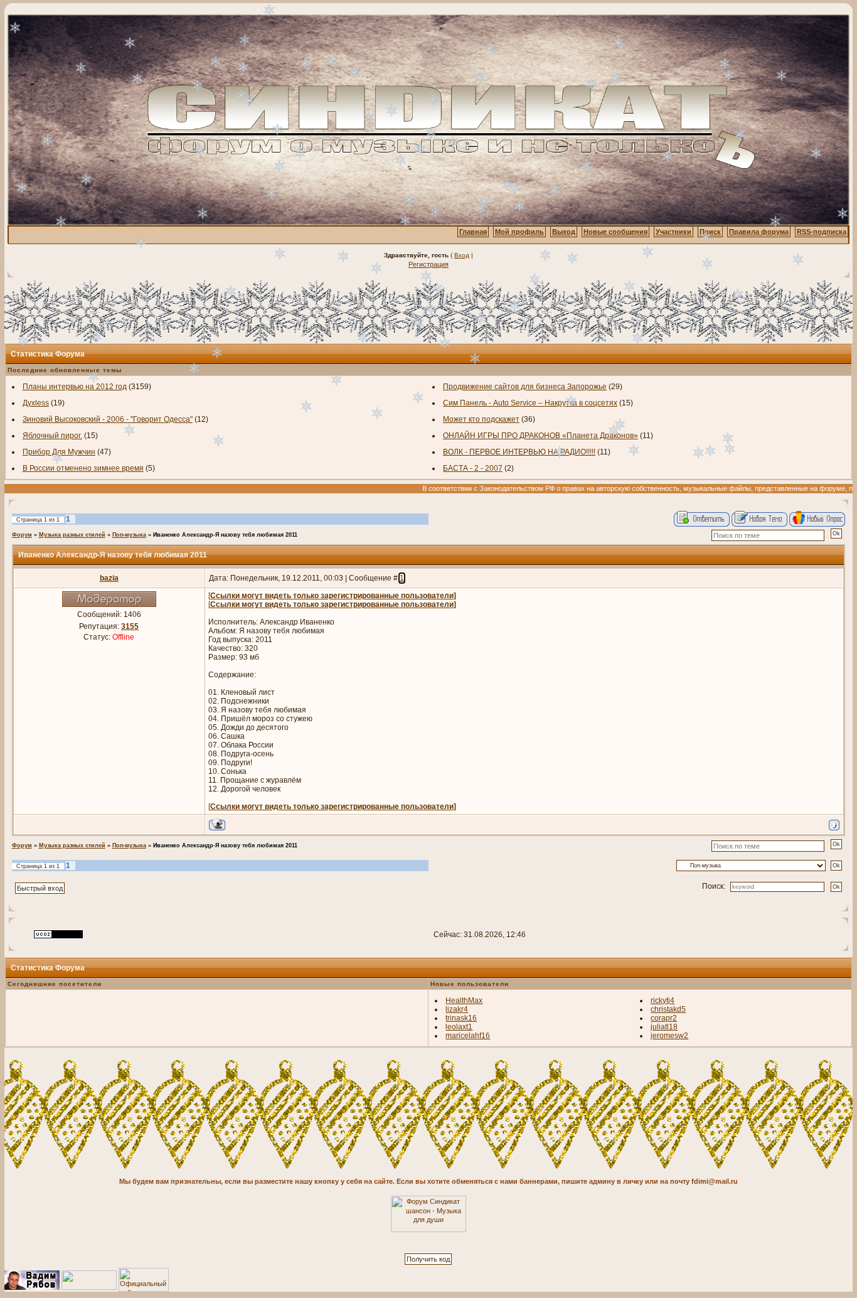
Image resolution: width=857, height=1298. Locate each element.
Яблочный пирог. (52, 435)
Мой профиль (519, 231)
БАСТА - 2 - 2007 (473, 468)
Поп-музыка (129, 535)
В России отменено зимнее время (83, 468)
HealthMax (463, 1000)
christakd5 (668, 1009)
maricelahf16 (467, 1035)
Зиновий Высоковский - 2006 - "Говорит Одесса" (108, 419)
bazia (109, 578)
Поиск (710, 231)
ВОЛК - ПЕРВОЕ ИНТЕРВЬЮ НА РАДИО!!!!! (519, 452)
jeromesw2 (669, 1035)
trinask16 (461, 1018)
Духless (36, 403)
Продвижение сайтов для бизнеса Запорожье (525, 386)
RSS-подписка (821, 231)
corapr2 (664, 1018)
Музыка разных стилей (72, 535)
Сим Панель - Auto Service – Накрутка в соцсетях (530, 403)
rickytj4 (662, 1000)
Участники (673, 231)
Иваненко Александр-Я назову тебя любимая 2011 (225, 535)
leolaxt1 (458, 1026)
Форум (22, 535)
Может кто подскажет (481, 419)
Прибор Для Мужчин (59, 452)
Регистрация (428, 264)
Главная (473, 231)
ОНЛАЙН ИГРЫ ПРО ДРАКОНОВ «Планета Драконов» (540, 435)
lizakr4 (456, 1009)
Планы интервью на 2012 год (75, 386)
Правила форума (759, 231)
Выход (563, 231)
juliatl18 (664, 1026)
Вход (461, 255)
